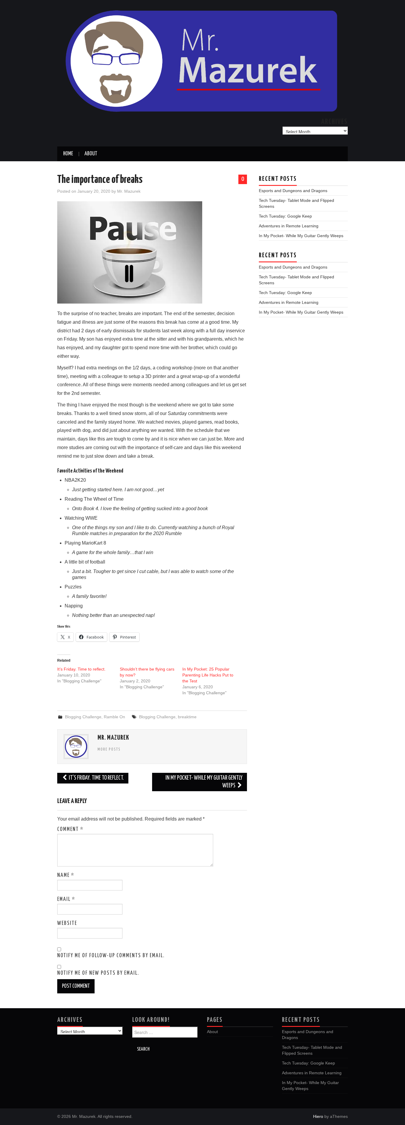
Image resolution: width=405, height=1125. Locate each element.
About (90, 154)
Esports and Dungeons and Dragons (293, 190)
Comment (70, 829)
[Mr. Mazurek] (202, 59)
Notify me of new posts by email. (98, 973)
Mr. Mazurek (129, 191)
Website (67, 923)
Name (65, 875)
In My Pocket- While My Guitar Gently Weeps (204, 782)
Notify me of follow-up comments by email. (111, 955)
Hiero (318, 1116)
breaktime (187, 716)
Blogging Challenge (83, 716)
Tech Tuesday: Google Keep (285, 216)
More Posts (109, 749)
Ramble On (114, 716)
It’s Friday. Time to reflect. (81, 669)
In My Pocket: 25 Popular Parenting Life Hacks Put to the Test (207, 675)
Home (68, 154)
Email (66, 899)
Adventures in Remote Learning (288, 226)
